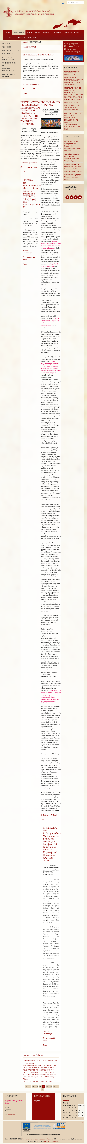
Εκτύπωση (28, 89)
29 (37, 1086)
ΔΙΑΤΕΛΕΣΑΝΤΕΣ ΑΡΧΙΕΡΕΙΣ (8, 75)
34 (54, 1086)
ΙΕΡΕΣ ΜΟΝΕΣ (7, 54)
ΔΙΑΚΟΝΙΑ (57, 32)
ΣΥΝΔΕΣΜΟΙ (20, 38)
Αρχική (25, 42)
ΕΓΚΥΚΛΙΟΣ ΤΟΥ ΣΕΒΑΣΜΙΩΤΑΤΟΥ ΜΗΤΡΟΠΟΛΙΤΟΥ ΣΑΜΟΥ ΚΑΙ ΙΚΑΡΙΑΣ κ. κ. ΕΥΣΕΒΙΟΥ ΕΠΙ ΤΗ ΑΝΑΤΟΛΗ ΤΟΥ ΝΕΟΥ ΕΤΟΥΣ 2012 (31, 113)
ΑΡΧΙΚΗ (7, 32)
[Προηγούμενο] (29, 1086)
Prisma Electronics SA (52, 1141)
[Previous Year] (64, 1101)
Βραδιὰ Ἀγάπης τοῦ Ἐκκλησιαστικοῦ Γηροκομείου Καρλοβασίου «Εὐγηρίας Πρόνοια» (73, 146)
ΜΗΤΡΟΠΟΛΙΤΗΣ (33, 32)
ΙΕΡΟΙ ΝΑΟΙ (6, 50)
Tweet (25, 93)
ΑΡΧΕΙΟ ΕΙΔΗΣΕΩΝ (72, 32)
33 (51, 1086)
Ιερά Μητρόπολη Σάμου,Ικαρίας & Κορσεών (37, 1139)
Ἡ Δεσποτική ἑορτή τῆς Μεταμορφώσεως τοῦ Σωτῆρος (72, 177)
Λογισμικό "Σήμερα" (12, 1114)
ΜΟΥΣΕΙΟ (46, 32)
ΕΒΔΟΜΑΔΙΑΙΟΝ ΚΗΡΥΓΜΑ (50, 103)
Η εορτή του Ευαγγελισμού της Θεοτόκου (37, 1081)
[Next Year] (67, 1101)
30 (40, 1086)
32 (47, 1086)
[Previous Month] (65, 1101)
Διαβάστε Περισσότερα (31, 84)
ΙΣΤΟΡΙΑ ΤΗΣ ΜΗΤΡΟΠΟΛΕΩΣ (8, 58)
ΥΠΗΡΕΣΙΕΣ (6, 47)
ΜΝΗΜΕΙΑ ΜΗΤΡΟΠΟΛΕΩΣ (8, 70)
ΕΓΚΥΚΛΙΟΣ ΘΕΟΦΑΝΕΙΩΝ (38, 54)
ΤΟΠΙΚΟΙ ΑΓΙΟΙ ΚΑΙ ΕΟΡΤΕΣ (9, 64)
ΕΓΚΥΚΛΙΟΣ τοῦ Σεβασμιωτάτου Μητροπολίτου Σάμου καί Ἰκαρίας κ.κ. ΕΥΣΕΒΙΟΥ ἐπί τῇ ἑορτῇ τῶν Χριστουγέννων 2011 (32, 193)
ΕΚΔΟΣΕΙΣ (8, 38)
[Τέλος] (42, 1089)
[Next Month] (68, 1101)
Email (37, 89)
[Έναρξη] (26, 1086)
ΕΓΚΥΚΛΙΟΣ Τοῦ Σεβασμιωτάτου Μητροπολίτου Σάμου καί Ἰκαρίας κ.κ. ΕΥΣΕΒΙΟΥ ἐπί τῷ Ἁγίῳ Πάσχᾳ (40, 1077)
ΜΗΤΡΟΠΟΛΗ (19, 32)
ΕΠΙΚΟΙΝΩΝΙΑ (33, 38)
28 (33, 1086)
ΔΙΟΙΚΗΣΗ (6, 44)
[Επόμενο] (57, 1086)
